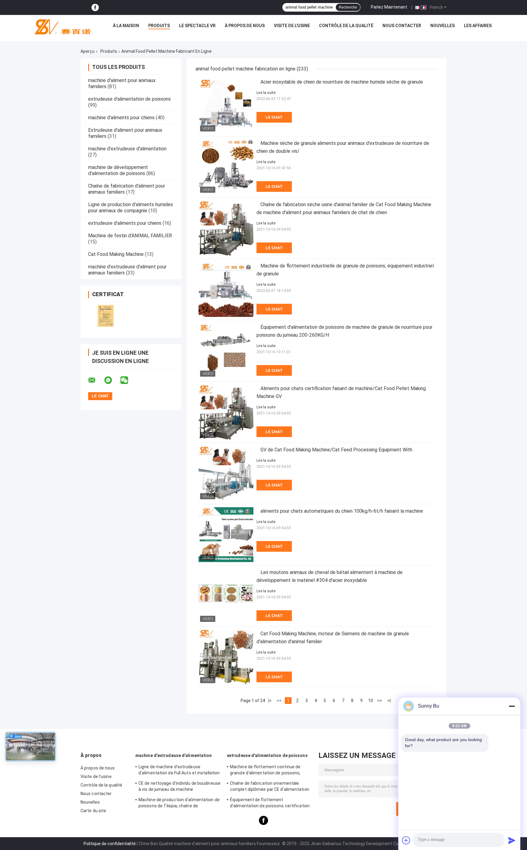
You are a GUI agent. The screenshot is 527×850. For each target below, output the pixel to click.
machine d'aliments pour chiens (121, 117)
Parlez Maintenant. (389, 7)
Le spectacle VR (197, 25)
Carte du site (93, 810)
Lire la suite (265, 93)
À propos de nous (245, 25)
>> (379, 700)
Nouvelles (442, 25)
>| (389, 700)
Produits (159, 25)
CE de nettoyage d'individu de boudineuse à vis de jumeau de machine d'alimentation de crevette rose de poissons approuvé (179, 787)
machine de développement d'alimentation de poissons (118, 170)
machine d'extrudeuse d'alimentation (127, 149)
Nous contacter (401, 25)
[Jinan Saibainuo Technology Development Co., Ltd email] (95, 380)
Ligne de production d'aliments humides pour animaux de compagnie (130, 207)
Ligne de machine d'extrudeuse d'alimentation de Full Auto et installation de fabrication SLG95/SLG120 (179, 770)
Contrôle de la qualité (346, 25)
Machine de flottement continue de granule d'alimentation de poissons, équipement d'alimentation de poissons (269, 770)
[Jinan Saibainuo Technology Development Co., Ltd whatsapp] (112, 380)
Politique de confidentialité (110, 843)
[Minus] (511, 706)
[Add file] (406, 840)
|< (270, 700)
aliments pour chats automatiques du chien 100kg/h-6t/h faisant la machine (341, 511)
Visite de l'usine (292, 25)
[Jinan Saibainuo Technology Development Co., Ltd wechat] (128, 380)
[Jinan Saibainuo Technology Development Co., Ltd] (60, 27)
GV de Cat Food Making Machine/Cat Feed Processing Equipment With (336, 450)
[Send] (512, 840)
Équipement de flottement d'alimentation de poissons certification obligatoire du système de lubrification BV (270, 803)
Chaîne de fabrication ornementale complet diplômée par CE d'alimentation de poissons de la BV (269, 787)
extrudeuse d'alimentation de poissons (129, 99)
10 (370, 700)
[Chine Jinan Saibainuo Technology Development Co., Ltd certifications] (106, 316)
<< (279, 700)
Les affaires (478, 25)
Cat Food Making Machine (116, 254)
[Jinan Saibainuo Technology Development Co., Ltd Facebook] (95, 7)
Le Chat (274, 117)
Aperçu (88, 51)
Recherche (348, 7)
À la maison (126, 25)
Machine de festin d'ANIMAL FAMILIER (130, 236)
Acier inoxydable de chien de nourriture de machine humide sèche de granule (341, 82)
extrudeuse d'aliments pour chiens (124, 223)
